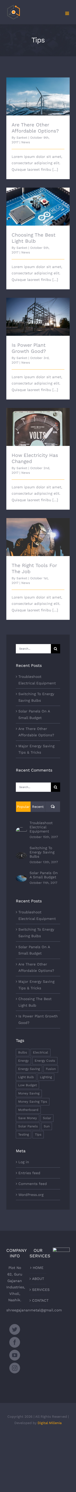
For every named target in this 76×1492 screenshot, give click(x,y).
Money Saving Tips (32, 1101)
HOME (38, 1268)
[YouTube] (14, 1355)
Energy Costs (45, 1061)
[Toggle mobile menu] (67, 13)
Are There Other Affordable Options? (38, 91)
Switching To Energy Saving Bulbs (42, 852)
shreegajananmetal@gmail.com (34, 1310)
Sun (47, 1126)
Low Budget (27, 1085)
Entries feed (29, 1173)
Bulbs (22, 1052)
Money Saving (28, 1093)
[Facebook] (14, 1342)
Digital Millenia (50, 1423)
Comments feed (32, 1184)
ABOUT (38, 1279)
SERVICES (38, 1290)
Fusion (51, 1069)
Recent (38, 807)
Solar (47, 1118)
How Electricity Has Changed (38, 423)
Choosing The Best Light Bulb (38, 203)
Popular (23, 807)
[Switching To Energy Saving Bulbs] (21, 855)
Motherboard (28, 1110)
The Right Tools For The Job (38, 533)
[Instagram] (14, 1368)
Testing (23, 1134)
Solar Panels (28, 1126)
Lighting (46, 1077)
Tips (38, 1134)
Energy (23, 1061)
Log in (23, 1162)
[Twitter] (14, 1329)
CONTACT (38, 1300)
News (25, 142)
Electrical (40, 1052)
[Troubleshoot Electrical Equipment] (21, 830)
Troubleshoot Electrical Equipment (41, 827)
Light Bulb (26, 1077)
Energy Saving (29, 1069)
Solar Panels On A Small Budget (44, 875)
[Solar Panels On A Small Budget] (21, 878)
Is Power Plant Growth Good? (38, 313)
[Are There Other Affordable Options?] (38, 96)
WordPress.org (30, 1195)
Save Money (27, 1118)
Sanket (21, 137)
